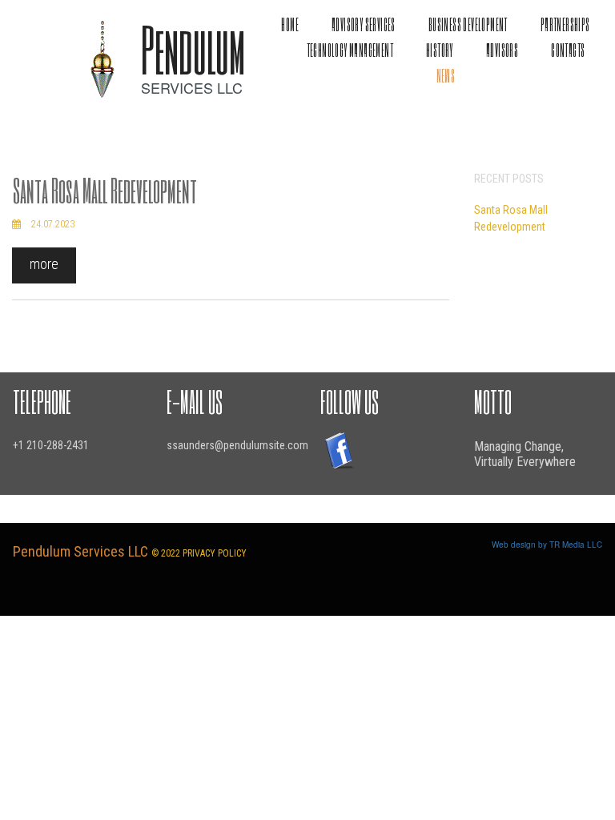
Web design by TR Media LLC (547, 544)
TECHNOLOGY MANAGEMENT (350, 50)
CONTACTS (568, 50)
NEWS (446, 76)
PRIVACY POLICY (215, 553)
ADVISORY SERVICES (364, 24)
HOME (290, 24)
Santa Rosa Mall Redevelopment (105, 190)
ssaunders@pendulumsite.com (237, 445)
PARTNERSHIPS (565, 24)
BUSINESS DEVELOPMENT (468, 24)
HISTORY (439, 50)
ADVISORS (502, 50)
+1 (19, 445)
